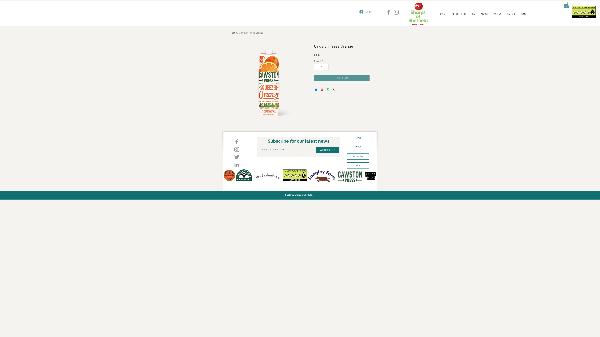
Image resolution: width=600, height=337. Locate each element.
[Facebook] (388, 12)
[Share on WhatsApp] (328, 90)
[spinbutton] (321, 67)
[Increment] (326, 67)
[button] (566, 5)
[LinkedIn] (236, 164)
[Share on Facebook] (316, 90)
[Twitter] (236, 157)
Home (233, 32)
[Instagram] (396, 12)
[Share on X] (334, 90)
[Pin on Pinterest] (322, 90)
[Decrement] (316, 67)
